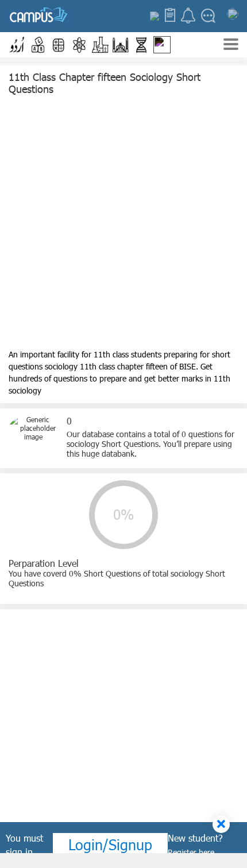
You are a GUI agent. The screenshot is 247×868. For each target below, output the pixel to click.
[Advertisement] (123, 225)
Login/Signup (110, 844)
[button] (17, 44)
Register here (191, 852)
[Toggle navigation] (231, 45)
